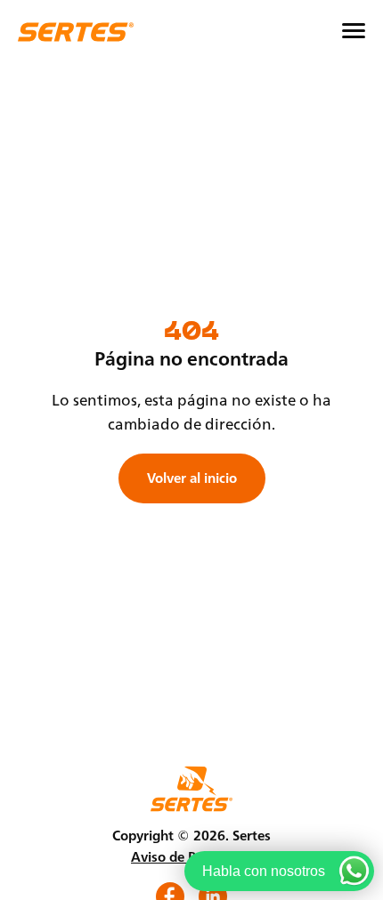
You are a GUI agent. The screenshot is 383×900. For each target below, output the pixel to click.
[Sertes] (76, 32)
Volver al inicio (192, 478)
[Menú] (353, 31)
